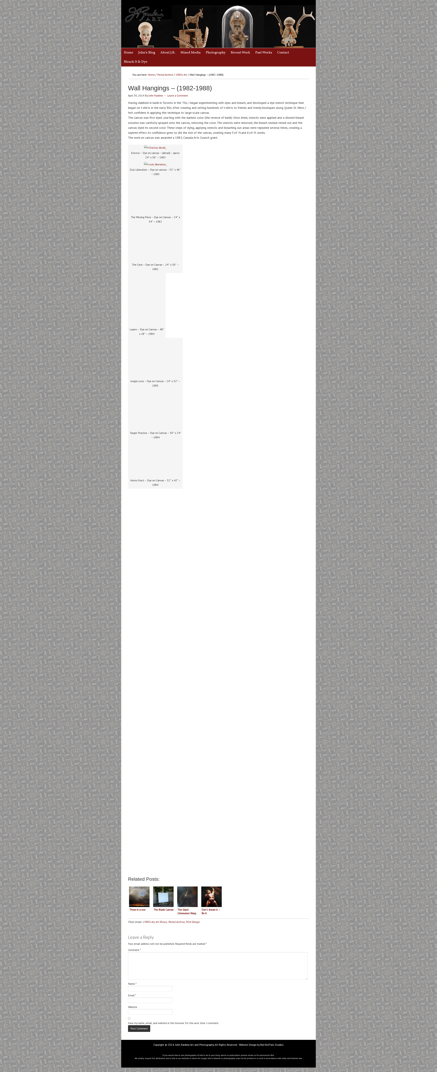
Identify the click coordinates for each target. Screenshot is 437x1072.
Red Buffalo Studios (272, 1044)
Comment (134, 950)
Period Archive (176, 922)
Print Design (193, 922)
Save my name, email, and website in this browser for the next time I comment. (173, 1023)
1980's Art (148, 922)
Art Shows (161, 922)
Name (132, 983)
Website (132, 1007)
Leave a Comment (177, 95)
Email (132, 995)
